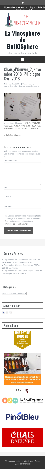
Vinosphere (26, 84)
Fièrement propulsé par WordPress (19, 461)
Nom (6, 187)
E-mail (7, 197)
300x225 (8, 126)
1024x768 (28, 123)
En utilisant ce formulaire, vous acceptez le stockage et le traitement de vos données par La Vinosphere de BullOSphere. (23, 220)
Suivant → (19, 135)
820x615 (34, 128)
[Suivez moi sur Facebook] (3, 312)
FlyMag (16, 464)
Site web (8, 206)
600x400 (25, 128)
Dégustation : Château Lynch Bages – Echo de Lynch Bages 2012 (24, 9)
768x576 (17, 126)
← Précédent (9, 135)
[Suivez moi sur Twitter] (7, 312)
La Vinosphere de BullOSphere (22, 39)
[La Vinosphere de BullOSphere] (22, 21)
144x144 (17, 128)
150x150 (36, 123)
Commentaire (10, 160)
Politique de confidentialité (16, 224)
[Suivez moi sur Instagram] (10, 312)
